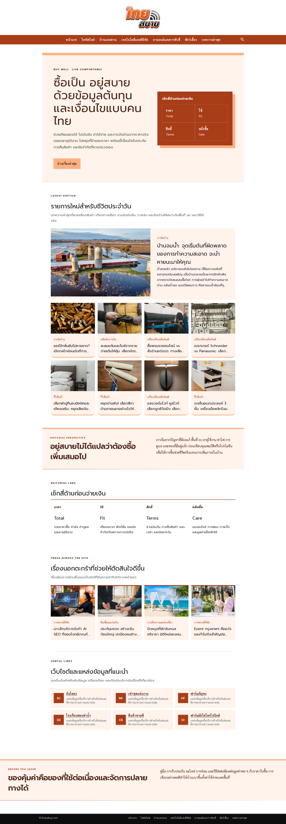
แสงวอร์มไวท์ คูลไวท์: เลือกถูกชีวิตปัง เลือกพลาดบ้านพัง (163, 409)
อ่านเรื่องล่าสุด (67, 164)
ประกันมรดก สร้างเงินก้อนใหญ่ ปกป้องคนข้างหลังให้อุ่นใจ (119, 634)
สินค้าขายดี (136, 715)
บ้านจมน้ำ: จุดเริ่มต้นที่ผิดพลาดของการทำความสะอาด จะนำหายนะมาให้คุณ (192, 254)
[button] (242, 40)
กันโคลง (71, 694)
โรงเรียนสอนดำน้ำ (78, 715)
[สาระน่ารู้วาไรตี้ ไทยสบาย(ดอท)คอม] (143, 17)
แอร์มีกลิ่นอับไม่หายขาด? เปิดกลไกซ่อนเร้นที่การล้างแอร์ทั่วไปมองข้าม (72, 351)
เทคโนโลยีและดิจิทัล (134, 39)
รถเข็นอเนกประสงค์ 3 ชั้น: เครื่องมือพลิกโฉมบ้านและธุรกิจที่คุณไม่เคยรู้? (212, 411)
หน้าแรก (71, 39)
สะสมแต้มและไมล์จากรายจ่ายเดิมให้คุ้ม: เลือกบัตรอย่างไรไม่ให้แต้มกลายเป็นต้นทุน (119, 354)
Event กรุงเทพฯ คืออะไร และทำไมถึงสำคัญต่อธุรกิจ (213, 634)
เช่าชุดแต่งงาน (138, 694)
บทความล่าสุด (211, 39)
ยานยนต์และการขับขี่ (166, 39)
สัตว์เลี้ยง (191, 39)
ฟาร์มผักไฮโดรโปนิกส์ (205, 715)
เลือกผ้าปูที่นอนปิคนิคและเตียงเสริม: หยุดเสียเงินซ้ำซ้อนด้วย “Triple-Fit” (73, 409)
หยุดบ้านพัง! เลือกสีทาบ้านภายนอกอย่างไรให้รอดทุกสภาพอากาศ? (117, 409)
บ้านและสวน (108, 39)
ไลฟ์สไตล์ (88, 39)
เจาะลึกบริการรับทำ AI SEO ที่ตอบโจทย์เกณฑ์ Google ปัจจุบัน (71, 634)
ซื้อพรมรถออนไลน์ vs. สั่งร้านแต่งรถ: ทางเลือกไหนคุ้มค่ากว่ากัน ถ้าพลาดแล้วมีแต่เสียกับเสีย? (166, 354)
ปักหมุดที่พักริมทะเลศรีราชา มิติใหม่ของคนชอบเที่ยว (164, 634)
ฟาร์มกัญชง (198, 694)
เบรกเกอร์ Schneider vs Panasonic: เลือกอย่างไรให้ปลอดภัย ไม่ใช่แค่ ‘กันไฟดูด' (212, 354)
